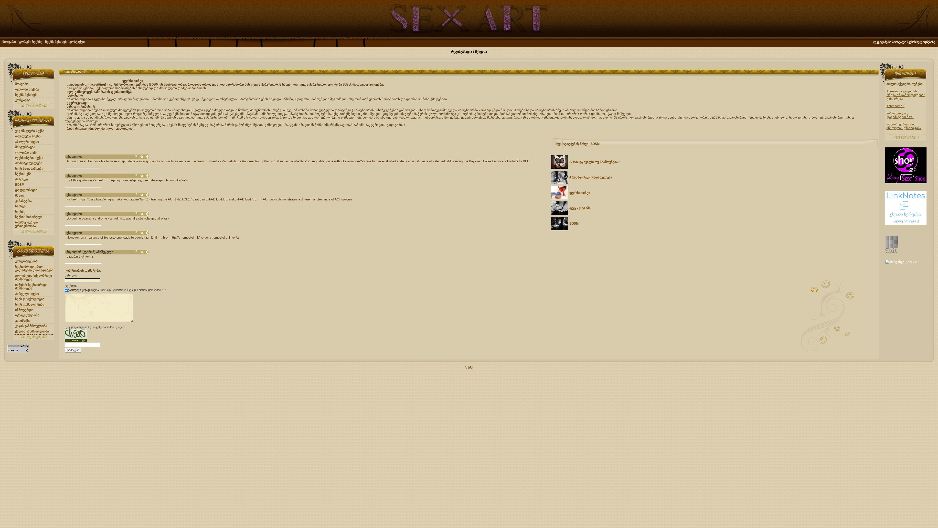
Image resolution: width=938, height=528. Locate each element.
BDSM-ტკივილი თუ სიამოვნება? (594, 162)
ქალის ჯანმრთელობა (32, 331)
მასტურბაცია (25, 147)
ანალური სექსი (27, 141)
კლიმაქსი (23, 320)
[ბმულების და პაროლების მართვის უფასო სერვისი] (906, 223)
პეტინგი (21, 179)
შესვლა (481, 52)
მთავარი (9, 42)
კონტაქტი (77, 42)
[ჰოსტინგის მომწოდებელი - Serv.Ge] (901, 262)
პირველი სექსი (27, 294)
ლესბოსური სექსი (29, 158)
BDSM (19, 185)
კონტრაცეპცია (26, 261)
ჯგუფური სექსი (26, 152)
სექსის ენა (23, 174)
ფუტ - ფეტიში (580, 208)
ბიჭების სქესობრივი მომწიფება (31, 286)
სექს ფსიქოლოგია (29, 299)
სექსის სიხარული (29, 217)
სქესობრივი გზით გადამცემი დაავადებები (34, 268)
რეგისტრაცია (461, 52)
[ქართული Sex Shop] (906, 182)
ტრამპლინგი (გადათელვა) (590, 177)
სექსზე (20, 211)
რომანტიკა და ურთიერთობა (26, 224)
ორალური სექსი (28, 136)
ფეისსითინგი (579, 193)
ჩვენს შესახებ (56, 42)
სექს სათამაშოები (29, 168)
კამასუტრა (23, 201)
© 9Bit (469, 368)
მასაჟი (20, 195)
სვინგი (20, 206)
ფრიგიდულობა (27, 315)
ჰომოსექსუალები (28, 163)
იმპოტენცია (24, 310)
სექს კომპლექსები (29, 304)
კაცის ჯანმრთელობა (31, 326)
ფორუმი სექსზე (31, 42)
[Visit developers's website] (891, 251)
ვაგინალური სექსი (29, 131)
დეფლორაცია (26, 190)
